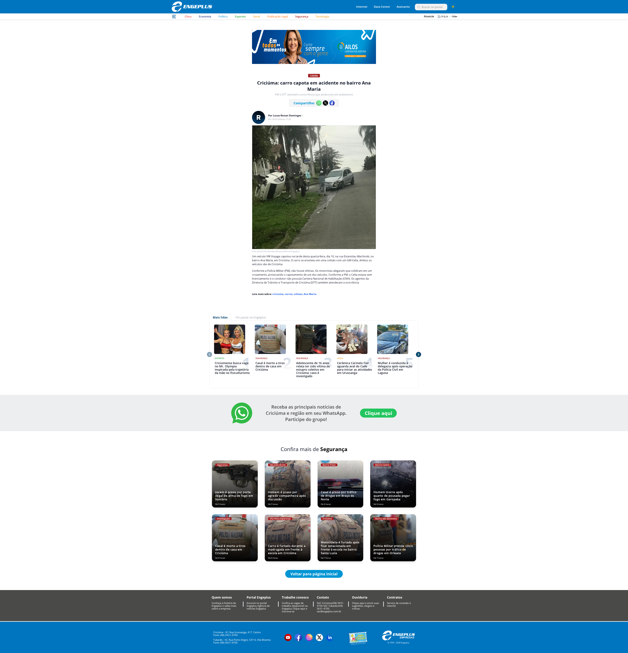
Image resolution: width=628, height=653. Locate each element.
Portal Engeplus (259, 597)
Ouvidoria (359, 597)
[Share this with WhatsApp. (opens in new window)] (319, 103)
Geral (256, 16)
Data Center (382, 7)
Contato (323, 597)
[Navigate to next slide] (418, 354)
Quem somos (222, 597)
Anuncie (429, 16)
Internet (361, 7)
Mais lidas (220, 317)
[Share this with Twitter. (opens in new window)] (325, 103)
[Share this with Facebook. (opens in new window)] (332, 103)
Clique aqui (378, 413)
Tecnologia (322, 16)
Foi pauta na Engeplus (251, 317)
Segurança (301, 16)
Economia (205, 16)
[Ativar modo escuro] (453, 6)
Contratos (394, 597)
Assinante (403, 7)
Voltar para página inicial (314, 573)
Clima (188, 16)
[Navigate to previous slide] (209, 354)
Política (222, 16)
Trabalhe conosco (295, 597)
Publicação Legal (277, 16)
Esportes (240, 16)
